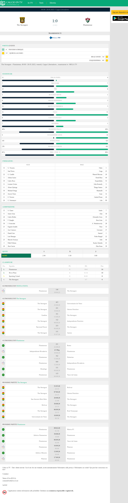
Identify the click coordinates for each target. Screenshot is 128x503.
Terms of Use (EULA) (9, 478)
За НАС (4, 485)
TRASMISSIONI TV (55, 33)
